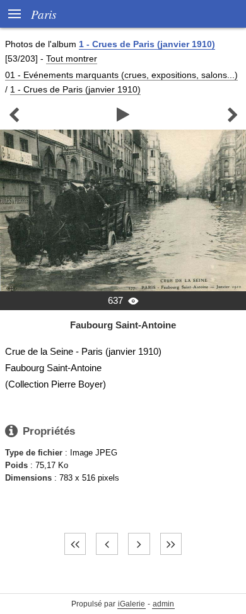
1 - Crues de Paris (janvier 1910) (147, 44)
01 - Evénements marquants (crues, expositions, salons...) (121, 75)
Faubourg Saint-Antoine (123, 325)
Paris (43, 14)
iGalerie (131, 604)
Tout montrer (71, 58)
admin (163, 604)
